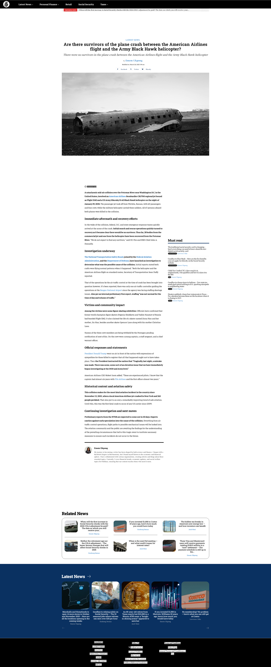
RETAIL (98, 665)
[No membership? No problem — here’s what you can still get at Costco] (195, 595)
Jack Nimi (192, 529)
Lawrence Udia (182, 253)
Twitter (136, 69)
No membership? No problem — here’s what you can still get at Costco (195, 614)
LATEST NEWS (98, 646)
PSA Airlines (120, 379)
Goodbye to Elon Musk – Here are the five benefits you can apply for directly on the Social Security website (187, 260)
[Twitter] (131, 69)
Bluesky (148, 69)
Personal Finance (49, 4)
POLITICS (99, 650)
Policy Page (172, 647)
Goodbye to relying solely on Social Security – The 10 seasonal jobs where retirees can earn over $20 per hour (105, 615)
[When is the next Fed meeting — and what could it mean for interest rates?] (120, 546)
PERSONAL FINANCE (99, 654)
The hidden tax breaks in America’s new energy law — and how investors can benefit (192, 523)
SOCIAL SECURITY (98, 661)
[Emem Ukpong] (88, 454)
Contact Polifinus (136, 652)
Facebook (124, 69)
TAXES (98, 657)
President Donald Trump (95, 353)
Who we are (135, 655)
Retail (69, 4)
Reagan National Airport (111, 290)
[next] (206, 10)
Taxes (104, 4)
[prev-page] (63, 628)
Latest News (26, 4)
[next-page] (207, 628)
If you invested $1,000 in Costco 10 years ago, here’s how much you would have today (113, 10)
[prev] (202, 10)
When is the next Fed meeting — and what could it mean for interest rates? (143, 543)
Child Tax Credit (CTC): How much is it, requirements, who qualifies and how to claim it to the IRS (187, 272)
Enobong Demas (143, 529)
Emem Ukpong (134, 60)
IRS (169, 277)
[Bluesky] (142, 69)
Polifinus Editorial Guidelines (135, 662)
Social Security (86, 4)
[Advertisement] (135, 23)
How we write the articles (135, 659)
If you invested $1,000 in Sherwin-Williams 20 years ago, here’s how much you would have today (165, 615)
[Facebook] (118, 69)
